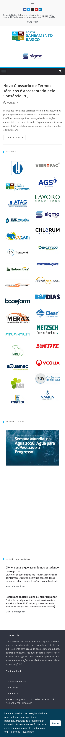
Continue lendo (16, 136)
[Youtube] (36, 9)
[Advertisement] (32, 515)
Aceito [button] (55, 723)
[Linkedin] (40, 9)
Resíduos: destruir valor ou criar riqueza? (31, 596)
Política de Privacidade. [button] (21, 731)
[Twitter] (28, 9)
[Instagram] (32, 9)
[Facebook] (24, 9)
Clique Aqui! (12, 687)
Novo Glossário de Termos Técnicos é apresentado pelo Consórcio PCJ (29, 90)
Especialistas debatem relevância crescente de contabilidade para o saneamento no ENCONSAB (29, 16)
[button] (32, 4)
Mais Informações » (15, 586)
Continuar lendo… (15, 671)
